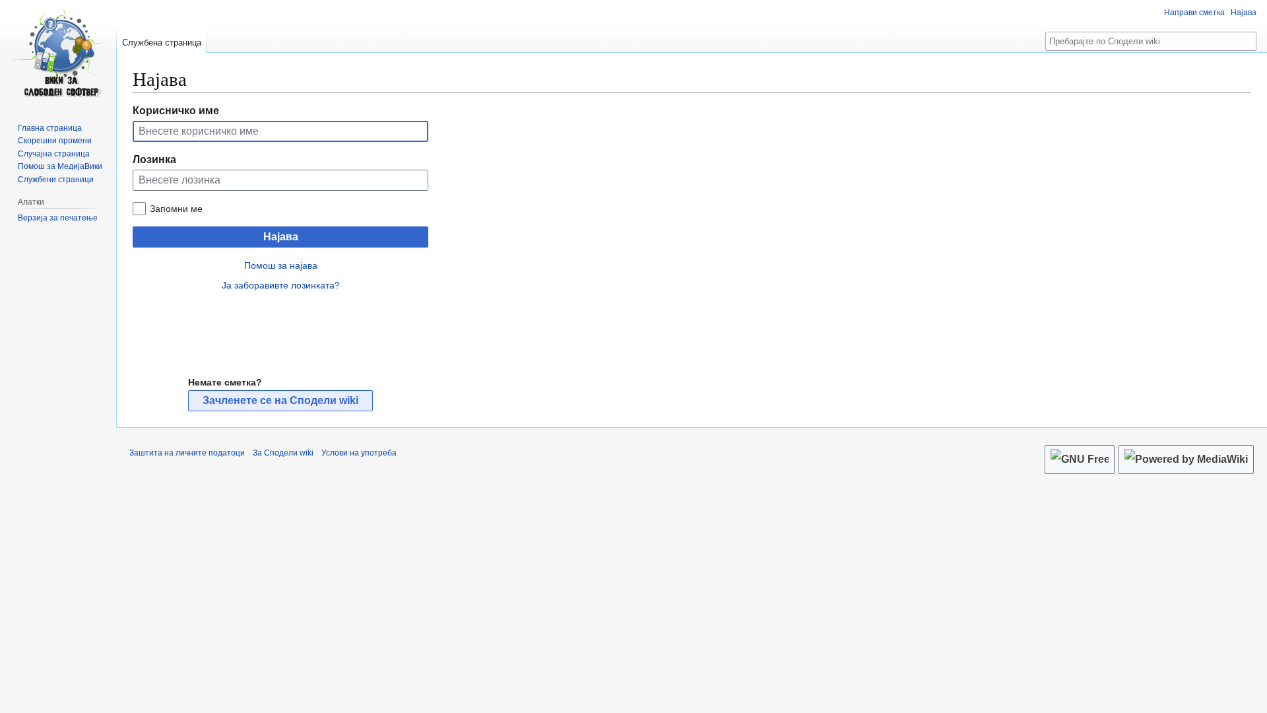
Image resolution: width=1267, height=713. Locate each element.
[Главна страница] (58, 53)
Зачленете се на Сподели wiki (280, 400)
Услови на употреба (359, 453)
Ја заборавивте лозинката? (281, 285)
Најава (280, 236)
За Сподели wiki (283, 453)
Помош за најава (280, 265)
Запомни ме (176, 208)
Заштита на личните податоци (187, 453)
